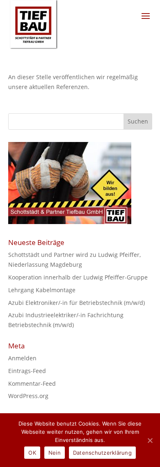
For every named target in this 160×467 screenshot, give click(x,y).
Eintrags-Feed (27, 371)
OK (32, 452)
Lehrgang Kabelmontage (41, 290)
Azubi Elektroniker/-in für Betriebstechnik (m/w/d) (76, 303)
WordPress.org (28, 396)
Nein (54, 452)
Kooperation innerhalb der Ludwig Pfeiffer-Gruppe (78, 277)
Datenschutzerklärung (102, 452)
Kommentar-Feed (32, 383)
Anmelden (22, 358)
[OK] (150, 440)
